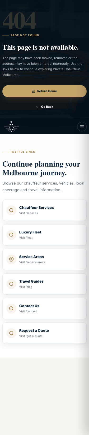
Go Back (47, 106)
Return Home (47, 91)
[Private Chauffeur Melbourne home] (15, 126)
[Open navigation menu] (82, 126)
